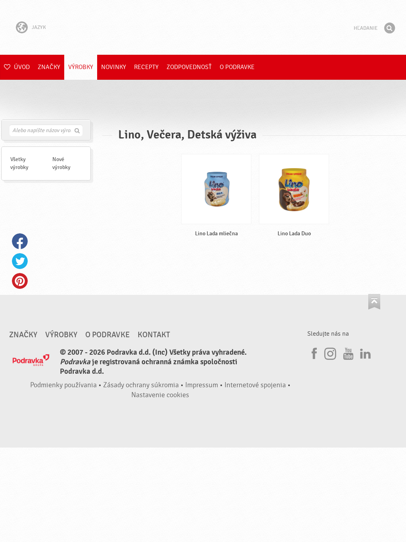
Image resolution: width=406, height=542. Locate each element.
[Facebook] (313, 352)
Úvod (21, 67)
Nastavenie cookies (160, 395)
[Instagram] (330, 352)
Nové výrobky (61, 163)
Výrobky (80, 67)
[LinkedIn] (364, 352)
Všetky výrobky (19, 163)
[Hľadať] (389, 28)
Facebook (20, 241)
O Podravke (237, 67)
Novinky (113, 67)
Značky (49, 67)
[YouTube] (347, 352)
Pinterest (20, 281)
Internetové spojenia (255, 385)
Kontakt (154, 335)
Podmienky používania (63, 385)
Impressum (201, 385)
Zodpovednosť (189, 67)
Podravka (203, 27)
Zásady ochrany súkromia (141, 385)
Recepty (146, 67)
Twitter (20, 261)
